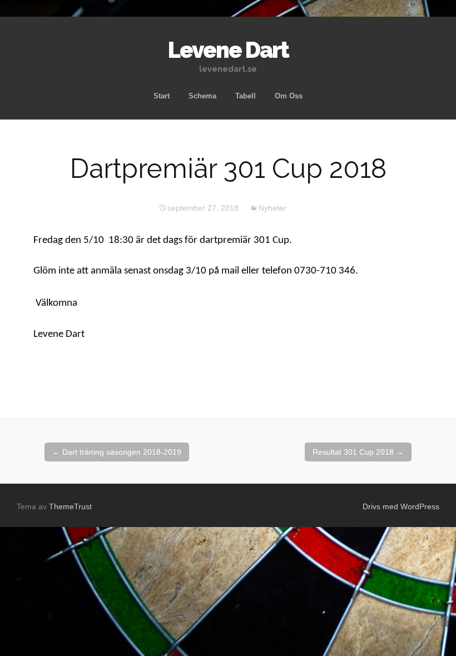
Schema (202, 96)
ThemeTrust (70, 506)
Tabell (245, 96)
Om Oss (289, 96)
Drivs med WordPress (401, 506)
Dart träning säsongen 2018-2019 (116, 452)
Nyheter (272, 207)
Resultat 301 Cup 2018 (358, 452)
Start (161, 96)
